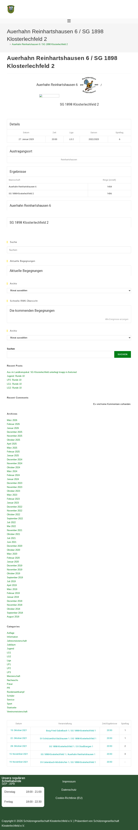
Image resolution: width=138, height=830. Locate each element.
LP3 (9, 672)
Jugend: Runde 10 (16, 376)
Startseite (11, 707)
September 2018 (15, 613)
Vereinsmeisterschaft (17, 711)
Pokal (9, 684)
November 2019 (14, 569)
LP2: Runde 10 (14, 380)
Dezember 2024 (14, 459)
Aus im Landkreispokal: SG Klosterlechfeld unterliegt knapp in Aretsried (42, 372)
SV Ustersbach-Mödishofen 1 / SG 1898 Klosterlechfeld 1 (68, 762)
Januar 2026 (13, 428)
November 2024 (14, 463)
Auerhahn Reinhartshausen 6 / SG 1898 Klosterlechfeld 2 (40, 44)
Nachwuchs (12, 680)
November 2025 (14, 436)
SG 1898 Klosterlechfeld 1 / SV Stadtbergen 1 (71, 746)
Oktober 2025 (13, 440)
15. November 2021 (18, 754)
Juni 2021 (11, 542)
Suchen (11, 349)
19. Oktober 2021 (18, 730)
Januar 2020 (13, 561)
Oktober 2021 (13, 534)
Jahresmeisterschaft (17, 641)
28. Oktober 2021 (18, 746)
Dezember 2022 (14, 506)
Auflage (10, 633)
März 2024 (12, 471)
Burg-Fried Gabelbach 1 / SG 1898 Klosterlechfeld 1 (71, 730)
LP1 (9, 664)
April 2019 (12, 585)
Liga (9, 660)
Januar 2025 (13, 455)
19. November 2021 (18, 762)
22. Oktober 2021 (18, 738)
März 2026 (12, 420)
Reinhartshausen (69, 159)
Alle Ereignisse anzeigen (116, 319)
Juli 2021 (11, 538)
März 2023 (12, 495)
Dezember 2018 (14, 601)
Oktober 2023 (13, 491)
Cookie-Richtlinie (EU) (69, 798)
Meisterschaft (13, 676)
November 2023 (14, 487)
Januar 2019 (13, 597)
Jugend (10, 648)
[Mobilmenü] (69, 21)
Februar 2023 (13, 499)
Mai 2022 (11, 526)
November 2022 (14, 510)
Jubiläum (11, 644)
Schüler (10, 696)
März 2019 (12, 589)
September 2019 (15, 577)
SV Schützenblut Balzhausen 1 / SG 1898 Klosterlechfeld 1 (67, 738)
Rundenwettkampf (15, 692)
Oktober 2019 (13, 573)
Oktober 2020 (13, 550)
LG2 (9, 656)
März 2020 (12, 554)
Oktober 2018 (13, 609)
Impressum (69, 781)
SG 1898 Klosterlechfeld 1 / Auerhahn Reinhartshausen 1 (67, 754)
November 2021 (14, 530)
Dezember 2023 (14, 483)
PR (8, 688)
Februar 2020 (13, 558)
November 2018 (14, 605)
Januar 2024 (13, 479)
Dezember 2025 (14, 432)
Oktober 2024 (13, 467)
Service (10, 699)
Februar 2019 (13, 593)
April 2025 (12, 443)
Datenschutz (68, 789)
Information (12, 637)
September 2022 (15, 518)
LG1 (9, 652)
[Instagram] (115, 786)
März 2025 (12, 448)
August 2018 (13, 616)
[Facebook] (105, 786)
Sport (9, 703)
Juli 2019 (11, 581)
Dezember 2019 (14, 565)
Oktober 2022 (13, 514)
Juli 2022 (11, 522)
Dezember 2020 (14, 546)
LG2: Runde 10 (14, 388)
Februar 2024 (13, 475)
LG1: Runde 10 (14, 384)
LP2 (9, 668)
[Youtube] (124, 786)
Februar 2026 (13, 424)
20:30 (109, 730)
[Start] (8, 44)
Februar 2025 (13, 451)
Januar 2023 (13, 502)
